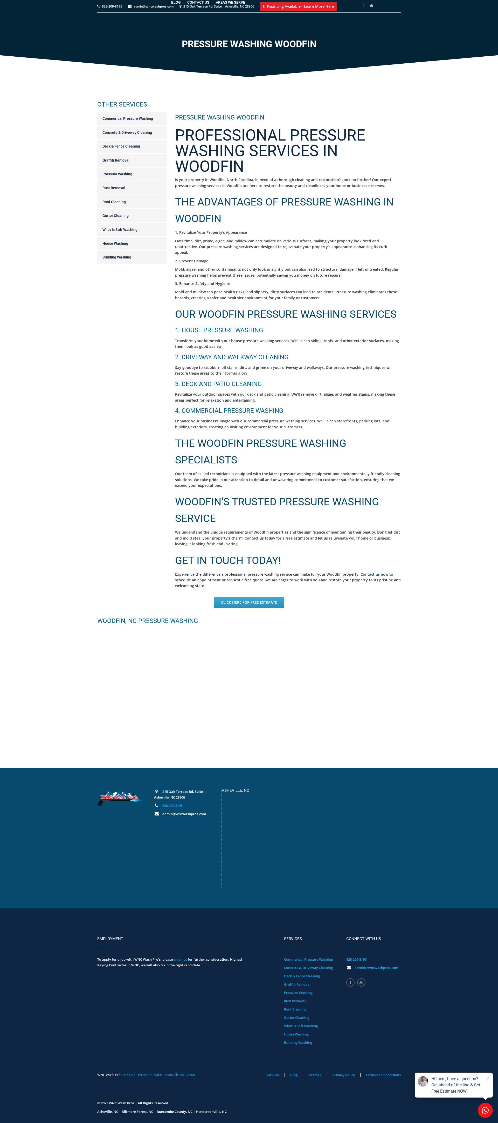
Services (272, 1075)
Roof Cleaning (114, 202)
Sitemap (315, 1075)
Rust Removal (113, 188)
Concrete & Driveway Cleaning (127, 132)
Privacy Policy (344, 1075)
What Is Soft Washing (119, 230)
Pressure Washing (117, 174)
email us (180, 959)
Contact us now (374, 574)
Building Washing (116, 257)
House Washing (115, 243)
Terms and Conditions (383, 1075)
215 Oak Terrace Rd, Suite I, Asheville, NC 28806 (159, 1074)
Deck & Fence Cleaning (121, 146)
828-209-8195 (172, 805)
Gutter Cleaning (115, 216)
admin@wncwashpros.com (376, 967)
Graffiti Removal (115, 160)
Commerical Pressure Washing (127, 118)
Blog (294, 1075)
